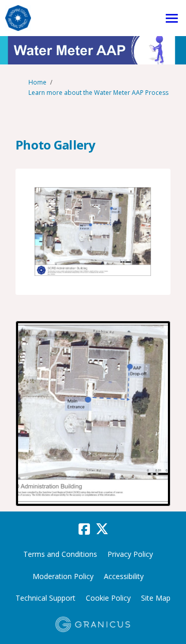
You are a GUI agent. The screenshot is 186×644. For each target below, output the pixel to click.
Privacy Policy (130, 554)
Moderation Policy (63, 576)
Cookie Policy (108, 598)
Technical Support (45, 598)
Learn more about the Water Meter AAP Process (98, 92)
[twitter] (102, 529)
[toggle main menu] (172, 18)
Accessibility (124, 576)
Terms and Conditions (60, 554)
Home (37, 82)
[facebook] (84, 529)
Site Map (156, 598)
